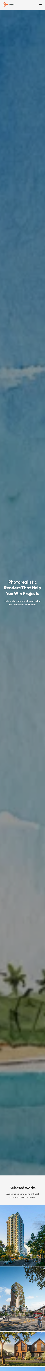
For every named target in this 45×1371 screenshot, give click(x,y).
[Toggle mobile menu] (40, 4)
